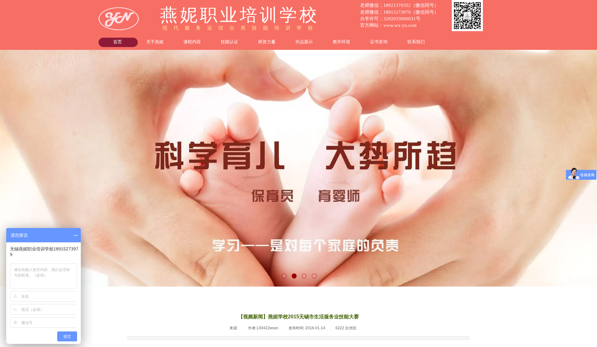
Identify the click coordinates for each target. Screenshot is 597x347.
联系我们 (416, 42)
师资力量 (266, 42)
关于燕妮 (155, 42)
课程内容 (192, 42)
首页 (117, 42)
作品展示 (304, 42)
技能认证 (229, 42)
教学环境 (341, 42)
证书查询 (378, 42)
